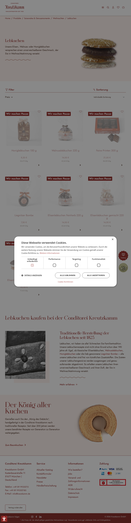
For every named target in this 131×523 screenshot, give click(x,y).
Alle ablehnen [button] (67, 275)
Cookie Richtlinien (65, 282)
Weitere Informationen (50, 253)
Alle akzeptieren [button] (96, 275)
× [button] (112, 239)
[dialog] (65, 261)
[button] (31, 275)
